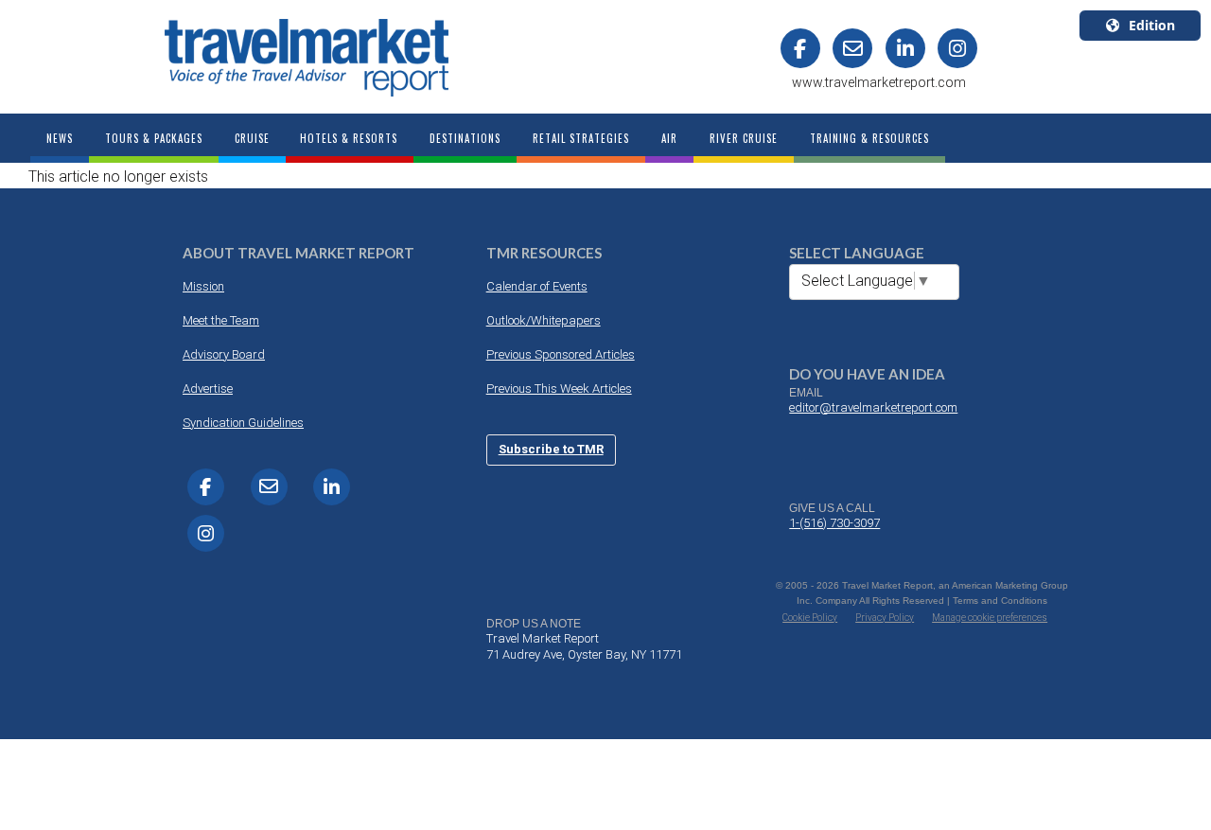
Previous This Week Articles (559, 388)
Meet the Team (221, 320)
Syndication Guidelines (243, 422)
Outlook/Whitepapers (543, 320)
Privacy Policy (884, 617)
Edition (1152, 25)
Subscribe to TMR (551, 449)
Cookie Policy (809, 617)
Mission (203, 286)
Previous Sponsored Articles (560, 354)
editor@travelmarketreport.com (873, 407)
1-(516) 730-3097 (834, 523)
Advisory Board (224, 354)
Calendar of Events (537, 286)
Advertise (208, 388)
